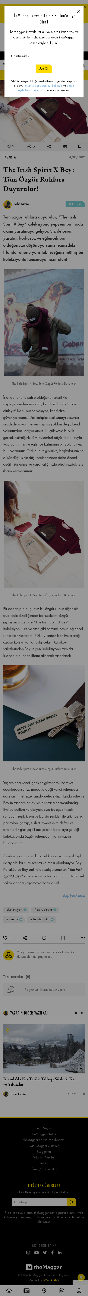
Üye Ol (43, 68)
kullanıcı (57, 86)
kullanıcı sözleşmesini (37, 86)
